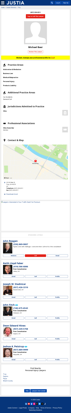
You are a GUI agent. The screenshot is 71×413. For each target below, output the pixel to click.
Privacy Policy (57, 408)
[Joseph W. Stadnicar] (7, 290)
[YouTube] (29, 404)
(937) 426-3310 (20, 287)
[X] (42, 404)
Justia (3, 7)
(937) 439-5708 (20, 328)
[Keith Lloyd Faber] (7, 269)
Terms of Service (45, 408)
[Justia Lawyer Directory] (15, 2)
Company (31, 408)
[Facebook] (31, 404)
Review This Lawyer (35, 52)
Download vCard (12, 194)
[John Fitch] (7, 311)
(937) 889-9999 (20, 349)
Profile (57, 276)
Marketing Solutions (35, 410)
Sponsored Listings (35, 235)
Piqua (5, 379)
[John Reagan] (7, 247)
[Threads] (37, 404)
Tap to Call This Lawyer (35, 16)
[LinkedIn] (26, 404)
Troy (19, 7)
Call (35, 255)
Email (57, 255)
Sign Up (65, 3)
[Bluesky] (39, 404)
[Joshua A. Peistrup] (7, 352)
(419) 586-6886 (20, 266)
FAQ (27, 391)
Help (37, 408)
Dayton (5, 376)
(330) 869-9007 (20, 244)
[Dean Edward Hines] (7, 332)
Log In (58, 3)
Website (13, 255)
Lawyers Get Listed (38, 391)
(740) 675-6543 (20, 308)
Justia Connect (12, 408)
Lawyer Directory (11, 7)
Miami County (8, 381)
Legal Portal (23, 408)
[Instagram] (34, 404)
